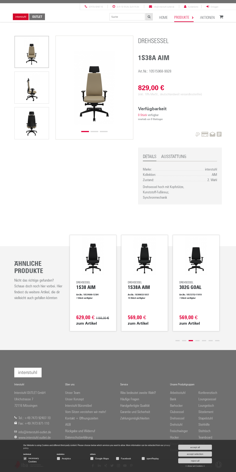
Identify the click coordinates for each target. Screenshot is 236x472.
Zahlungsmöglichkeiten (134, 418)
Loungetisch (206, 405)
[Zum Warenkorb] (221, 18)
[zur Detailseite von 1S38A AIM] (144, 283)
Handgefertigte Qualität (135, 405)
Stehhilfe (204, 424)
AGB (68, 424)
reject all (195, 460)
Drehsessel (177, 418)
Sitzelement (205, 411)
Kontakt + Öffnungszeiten (81, 418)
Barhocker (176, 405)
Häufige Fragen (129, 399)
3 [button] (104, 131)
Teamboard (205, 437)
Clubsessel (177, 411)
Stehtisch (204, 430)
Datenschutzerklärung (79, 437)
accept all (195, 447)
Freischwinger (179, 430)
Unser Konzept (74, 399)
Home (163, 17)
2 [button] (94, 131)
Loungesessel (207, 399)
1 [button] (85, 131)
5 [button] (204, 340)
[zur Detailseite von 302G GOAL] (196, 283)
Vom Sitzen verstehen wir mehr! (85, 411)
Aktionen (207, 17)
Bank (173, 399)
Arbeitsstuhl (177, 392)
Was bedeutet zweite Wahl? (138, 392)
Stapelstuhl (205, 418)
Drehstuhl (176, 424)
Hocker (174, 437)
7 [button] (217, 340)
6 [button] (211, 340)
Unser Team (72, 392)
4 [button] (197, 340)
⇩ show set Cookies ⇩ (195, 466)
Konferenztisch (207, 392)
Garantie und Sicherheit (135, 411)
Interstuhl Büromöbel (78, 405)
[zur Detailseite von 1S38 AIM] (93, 283)
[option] (31, 52)
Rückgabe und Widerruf (80, 430)
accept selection (195, 454)
